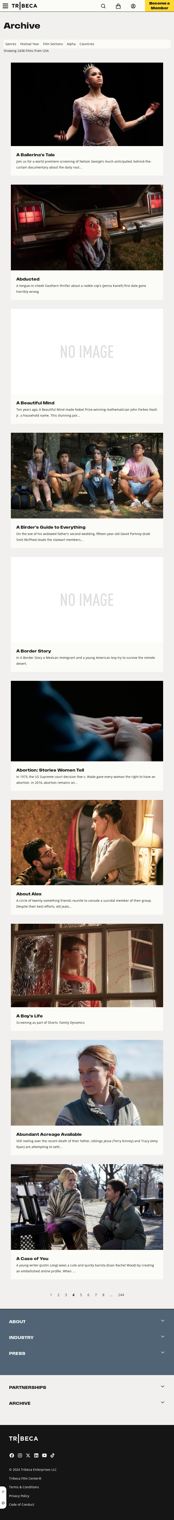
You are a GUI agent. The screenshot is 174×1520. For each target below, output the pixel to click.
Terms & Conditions (24, 1487)
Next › (166, 1295)
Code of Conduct (21, 1504)
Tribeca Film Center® (25, 1478)
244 (121, 1295)
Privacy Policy (19, 1496)
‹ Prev (7, 1295)
